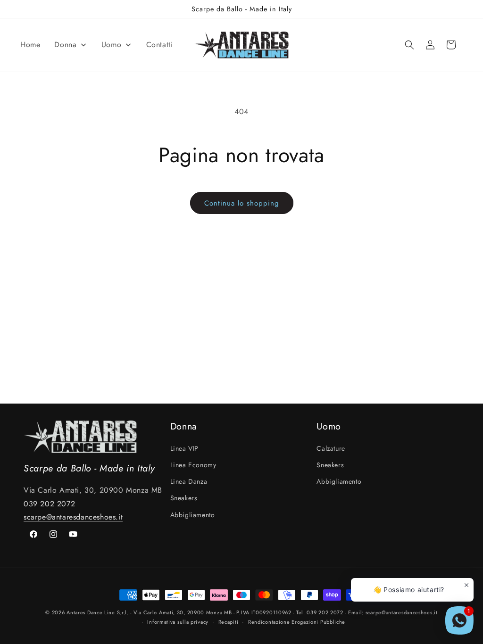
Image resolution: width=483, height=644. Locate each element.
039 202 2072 (49, 503)
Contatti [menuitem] (159, 44)
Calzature (330, 448)
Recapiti (228, 622)
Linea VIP (184, 448)
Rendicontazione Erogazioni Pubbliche (296, 622)
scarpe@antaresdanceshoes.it (73, 517)
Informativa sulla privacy (177, 622)
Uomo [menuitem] (111, 44)
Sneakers (184, 498)
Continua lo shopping (241, 203)
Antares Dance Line (91, 612)
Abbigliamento (192, 515)
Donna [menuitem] (65, 44)
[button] (409, 44)
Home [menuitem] (30, 44)
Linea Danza (189, 481)
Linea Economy (193, 465)
